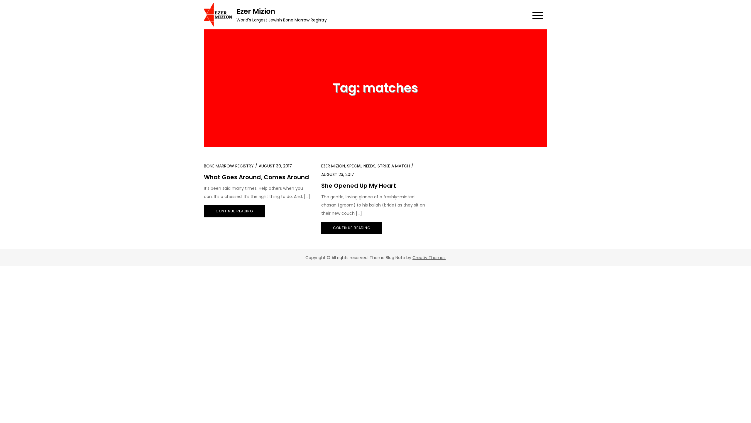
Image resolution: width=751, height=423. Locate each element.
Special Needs (361, 166)
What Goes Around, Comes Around (256, 177)
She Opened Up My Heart (358, 186)
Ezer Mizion (255, 11)
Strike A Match (394, 166)
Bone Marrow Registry (229, 166)
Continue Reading (234, 211)
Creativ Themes (429, 258)
